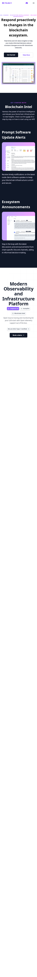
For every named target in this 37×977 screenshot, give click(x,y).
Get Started (11, 55)
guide (28, 117)
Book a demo (17, 335)
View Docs (26, 55)
